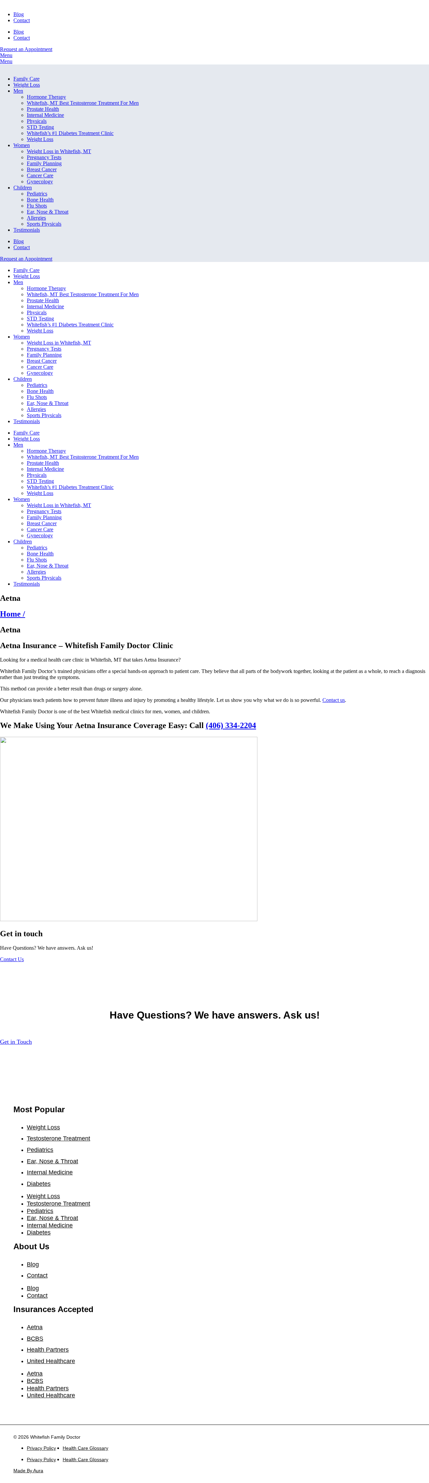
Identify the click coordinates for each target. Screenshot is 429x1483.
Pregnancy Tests (44, 157)
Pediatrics (37, 193)
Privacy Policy (41, 1448)
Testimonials (26, 230)
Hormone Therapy (46, 97)
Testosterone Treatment (58, 1138)
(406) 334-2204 (231, 725)
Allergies (36, 218)
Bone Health (40, 200)
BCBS (35, 1338)
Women (21, 145)
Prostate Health (43, 109)
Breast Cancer (42, 169)
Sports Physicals (44, 224)
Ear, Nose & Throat (47, 212)
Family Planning (44, 163)
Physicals (37, 121)
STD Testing (40, 127)
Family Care (26, 79)
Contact (21, 20)
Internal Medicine (45, 115)
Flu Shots (37, 206)
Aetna (35, 1327)
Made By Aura (28, 1470)
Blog (18, 14)
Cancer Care (40, 175)
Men (18, 91)
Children (22, 187)
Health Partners (48, 1349)
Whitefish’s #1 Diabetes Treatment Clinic (70, 133)
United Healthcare (51, 1361)
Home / (12, 614)
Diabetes (39, 1183)
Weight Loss (26, 85)
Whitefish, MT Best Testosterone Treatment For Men (83, 103)
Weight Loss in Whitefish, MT (59, 151)
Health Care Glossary (85, 1448)
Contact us (333, 700)
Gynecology (40, 181)
